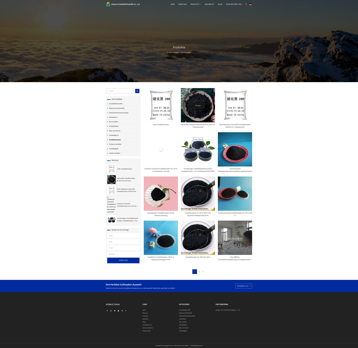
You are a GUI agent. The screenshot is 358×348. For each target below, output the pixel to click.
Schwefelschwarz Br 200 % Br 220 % (197, 257)
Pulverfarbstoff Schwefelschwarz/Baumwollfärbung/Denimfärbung (235, 170)
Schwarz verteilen (115, 144)
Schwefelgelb (113, 149)
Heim (172, 4)
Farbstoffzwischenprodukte (118, 113)
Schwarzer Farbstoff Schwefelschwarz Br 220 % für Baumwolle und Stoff (160, 170)
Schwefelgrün (114, 135)
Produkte (194, 4)
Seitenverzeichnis (147, 328)
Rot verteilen (113, 122)
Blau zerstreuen (114, 131)
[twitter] (114, 310)
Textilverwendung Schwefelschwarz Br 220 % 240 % (235, 214)
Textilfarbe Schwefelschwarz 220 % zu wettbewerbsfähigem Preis (161, 258)
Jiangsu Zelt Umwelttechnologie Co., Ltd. (228, 310)
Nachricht (209, 4)
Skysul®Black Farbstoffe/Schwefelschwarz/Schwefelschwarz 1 (235, 258)
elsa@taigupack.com (196, 345)
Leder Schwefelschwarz (161, 125)
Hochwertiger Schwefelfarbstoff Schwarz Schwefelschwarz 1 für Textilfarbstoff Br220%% (197, 170)
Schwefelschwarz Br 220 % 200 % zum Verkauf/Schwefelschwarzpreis (198, 214)
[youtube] (118, 310)
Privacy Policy (146, 331)
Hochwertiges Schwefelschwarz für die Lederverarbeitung (160, 214)
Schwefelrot (113, 117)
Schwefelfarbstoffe (115, 104)
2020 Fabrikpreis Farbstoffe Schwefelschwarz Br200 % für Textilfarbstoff (235, 126)
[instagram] (122, 310)
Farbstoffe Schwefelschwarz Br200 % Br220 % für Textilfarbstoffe (198, 126)
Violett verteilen (114, 153)
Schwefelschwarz (185, 52)
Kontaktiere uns (233, 4)
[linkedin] (111, 310)
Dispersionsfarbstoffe (117, 108)
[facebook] (107, 310)
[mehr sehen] (161, 105)
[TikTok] (125, 310)
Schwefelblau (113, 126)
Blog (220, 4)
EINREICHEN (123, 260)
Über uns (182, 4)
